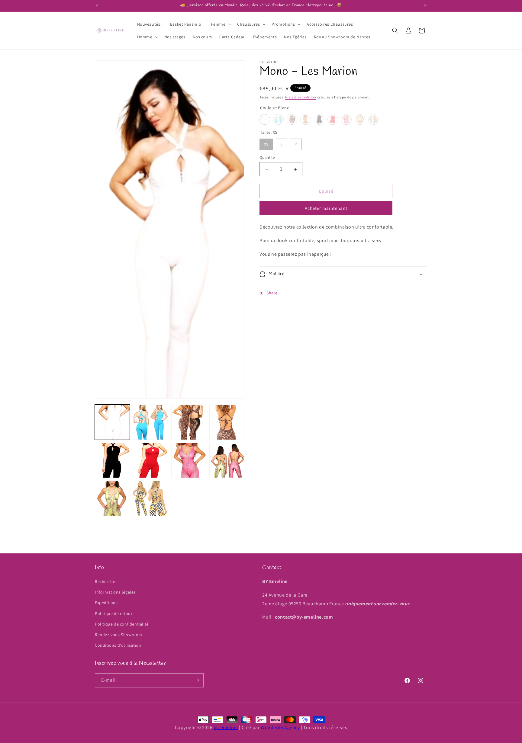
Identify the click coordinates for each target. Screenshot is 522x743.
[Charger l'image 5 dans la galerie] (112, 460)
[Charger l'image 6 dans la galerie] (150, 460)
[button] (220, 24)
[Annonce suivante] (425, 5)
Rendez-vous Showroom (118, 634)
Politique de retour (113, 613)
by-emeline (226, 727)
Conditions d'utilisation (118, 645)
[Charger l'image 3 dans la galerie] (188, 422)
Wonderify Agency (280, 727)
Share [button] (272, 293)
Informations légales (115, 592)
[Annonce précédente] (97, 5)
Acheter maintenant (326, 208)
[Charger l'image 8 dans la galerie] (226, 460)
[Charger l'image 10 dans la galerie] (150, 498)
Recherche (105, 581)
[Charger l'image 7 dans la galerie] (188, 460)
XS (266, 143)
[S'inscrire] (196, 680)
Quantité (267, 157)
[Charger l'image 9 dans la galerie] (112, 498)
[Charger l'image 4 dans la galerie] (226, 422)
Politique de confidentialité (122, 624)
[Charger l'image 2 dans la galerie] (150, 422)
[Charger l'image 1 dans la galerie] (112, 422)
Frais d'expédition (300, 97)
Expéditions (106, 603)
